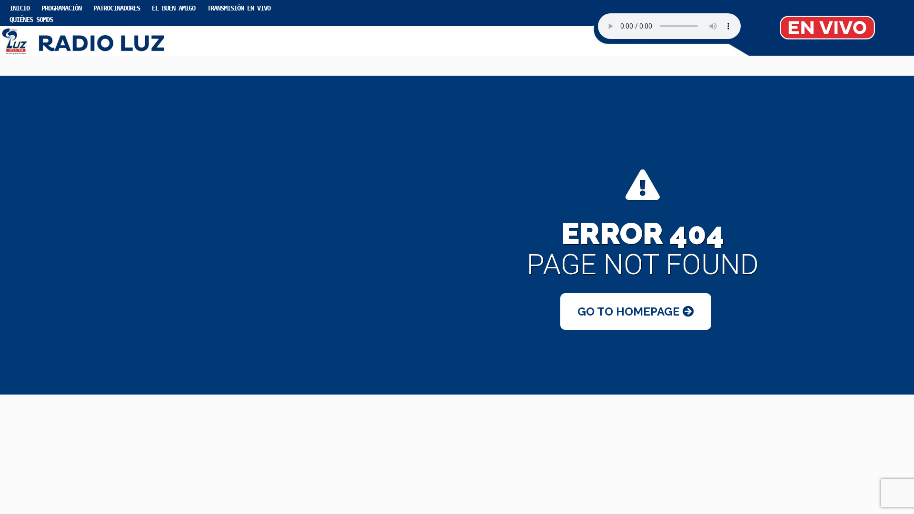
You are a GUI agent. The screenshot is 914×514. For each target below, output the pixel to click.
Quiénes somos (31, 19)
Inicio (20, 8)
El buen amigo (173, 8)
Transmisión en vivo (238, 8)
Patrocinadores (116, 8)
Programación (61, 8)
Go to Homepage (630, 311)
